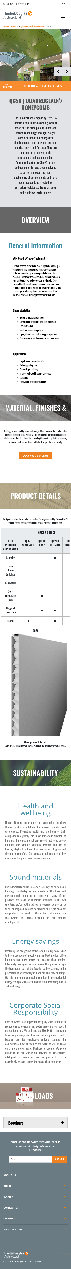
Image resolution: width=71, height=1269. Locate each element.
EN (28, 3)
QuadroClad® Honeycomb (33, 26)
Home (6, 26)
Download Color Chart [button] (35, 455)
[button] (43, 86)
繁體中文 (20, 3)
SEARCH (64, 3)
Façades (15, 26)
